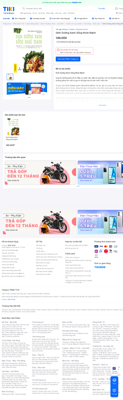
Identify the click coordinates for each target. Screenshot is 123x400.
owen (39, 310)
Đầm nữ (40, 325)
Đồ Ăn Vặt (70, 387)
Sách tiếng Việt (98, 392)
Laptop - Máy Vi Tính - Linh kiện (75, 348)
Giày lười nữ (50, 361)
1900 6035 (11, 299)
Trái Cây (5, 343)
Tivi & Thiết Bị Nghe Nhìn (105, 339)
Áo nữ (34, 325)
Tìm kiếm (101, 8)
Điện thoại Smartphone (10, 363)
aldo (78, 310)
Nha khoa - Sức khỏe (105, 373)
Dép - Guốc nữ (47, 357)
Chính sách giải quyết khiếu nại (46, 260)
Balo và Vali (67, 322)
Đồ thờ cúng (70, 373)
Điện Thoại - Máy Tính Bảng (13, 361)
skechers (72, 310)
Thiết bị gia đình (20, 394)
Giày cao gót (36, 357)
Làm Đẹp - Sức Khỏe (10, 371)
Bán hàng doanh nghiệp (44, 271)
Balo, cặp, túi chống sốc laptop (76, 326)
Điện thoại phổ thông (13, 365)
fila (28, 312)
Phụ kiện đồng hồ (72, 344)
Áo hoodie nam (41, 343)
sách (65, 13)
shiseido (5, 312)
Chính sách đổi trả (8, 265)
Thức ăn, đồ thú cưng (13, 355)
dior (10, 310)
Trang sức (65, 342)
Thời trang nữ (37, 322)
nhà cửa (58, 13)
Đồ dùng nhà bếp (8, 394)
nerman (103, 310)
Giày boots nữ (40, 361)
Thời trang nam (38, 337)
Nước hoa (9, 385)
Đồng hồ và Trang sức (71, 339)
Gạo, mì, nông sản (13, 349)
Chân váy (46, 329)
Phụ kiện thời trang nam (75, 334)
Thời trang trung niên (43, 332)
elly (62, 310)
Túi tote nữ (45, 384)
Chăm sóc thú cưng (69, 382)
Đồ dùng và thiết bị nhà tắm (76, 369)
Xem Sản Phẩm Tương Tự (68, 59)
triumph (84, 310)
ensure (44, 310)
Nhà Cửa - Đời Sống (70, 361)
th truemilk (26, 310)
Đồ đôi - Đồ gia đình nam (47, 345)
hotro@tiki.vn (19, 273)
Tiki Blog (39, 248)
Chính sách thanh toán (73, 265)
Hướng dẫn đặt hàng (9, 256)
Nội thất (72, 367)
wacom (109, 310)
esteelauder (16, 310)
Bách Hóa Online (69, 379)
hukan (19, 312)
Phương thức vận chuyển (10, 259)
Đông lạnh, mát (16, 347)
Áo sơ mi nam (45, 341)
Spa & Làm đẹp (107, 369)
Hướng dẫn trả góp (8, 267)
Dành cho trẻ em (12, 353)
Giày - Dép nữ (38, 355)
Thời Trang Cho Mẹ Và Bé (10, 325)
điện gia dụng (25, 13)
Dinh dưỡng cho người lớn (14, 332)
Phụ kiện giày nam (42, 374)
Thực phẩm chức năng (13, 376)
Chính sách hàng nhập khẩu (11, 270)
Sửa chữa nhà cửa (72, 365)
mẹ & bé (41, 13)
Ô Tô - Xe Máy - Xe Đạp (102, 379)
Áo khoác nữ (48, 327)
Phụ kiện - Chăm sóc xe (101, 382)
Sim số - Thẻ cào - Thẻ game (110, 375)
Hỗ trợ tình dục (19, 385)
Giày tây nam (47, 370)
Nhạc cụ (78, 373)
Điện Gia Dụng (8, 391)
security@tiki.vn (19, 276)
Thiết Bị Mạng (74, 355)
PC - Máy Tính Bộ (72, 356)
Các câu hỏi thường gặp (10, 250)
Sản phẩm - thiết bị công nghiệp (106, 337)
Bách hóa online (103, 334)
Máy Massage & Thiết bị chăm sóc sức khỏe (15, 379)
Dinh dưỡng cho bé (12, 330)
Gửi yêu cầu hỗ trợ (8, 253)
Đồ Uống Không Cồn (75, 389)
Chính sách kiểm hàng (9, 262)
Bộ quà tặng (72, 391)
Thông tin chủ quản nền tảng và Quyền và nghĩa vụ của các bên (78, 281)
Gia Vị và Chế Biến (72, 385)
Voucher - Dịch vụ (100, 364)
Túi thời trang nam (39, 389)
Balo (63, 325)
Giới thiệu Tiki (40, 245)
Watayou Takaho (69, 29)
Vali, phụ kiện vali (83, 327)
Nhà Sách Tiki (98, 390)
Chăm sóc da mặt (8, 374)
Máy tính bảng (11, 367)
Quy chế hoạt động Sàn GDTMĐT (76, 245)
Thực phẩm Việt (19, 345)
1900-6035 (12, 245)
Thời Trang (111, 325)
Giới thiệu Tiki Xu (42, 266)
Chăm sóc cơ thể (12, 378)
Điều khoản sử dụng (43, 263)
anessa (116, 310)
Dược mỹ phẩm (21, 387)
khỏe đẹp (50, 13)
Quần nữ (46, 325)
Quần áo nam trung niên (44, 349)
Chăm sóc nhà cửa (14, 356)
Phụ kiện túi (54, 384)
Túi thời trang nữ (39, 380)
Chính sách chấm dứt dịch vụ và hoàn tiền (78, 277)
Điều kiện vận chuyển (43, 274)
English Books (105, 394)
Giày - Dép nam (38, 367)
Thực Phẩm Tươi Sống (11, 340)
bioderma (56, 310)
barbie (33, 310)
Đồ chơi (23, 325)
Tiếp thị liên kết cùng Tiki (45, 268)
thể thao (71, 13)
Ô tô (104, 383)
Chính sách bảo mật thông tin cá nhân (49, 257)
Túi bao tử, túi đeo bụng (50, 393)
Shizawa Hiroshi (82, 29)
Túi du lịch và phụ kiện (74, 325)
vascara (4, 310)
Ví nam (34, 391)
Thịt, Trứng (12, 343)
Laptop (81, 356)
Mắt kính (81, 333)
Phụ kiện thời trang (70, 331)
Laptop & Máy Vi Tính (108, 336)
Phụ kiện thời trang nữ (69, 333)
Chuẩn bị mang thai (12, 336)
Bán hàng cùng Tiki (72, 248)
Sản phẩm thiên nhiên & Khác (14, 381)
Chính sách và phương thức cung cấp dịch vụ (78, 272)
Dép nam (43, 372)
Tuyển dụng (40, 251)
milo (66, 310)
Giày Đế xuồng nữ (46, 363)
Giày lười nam (36, 370)
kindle (97, 310)
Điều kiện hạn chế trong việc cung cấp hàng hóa (78, 261)
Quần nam (45, 339)
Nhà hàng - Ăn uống (104, 371)
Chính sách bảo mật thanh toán (47, 254)
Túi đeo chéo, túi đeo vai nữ (41, 382)
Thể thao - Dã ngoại (103, 329)
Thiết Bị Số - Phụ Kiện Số (103, 346)
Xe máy (99, 383)
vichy (24, 312)
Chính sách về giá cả (72, 257)
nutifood (91, 310)
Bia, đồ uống (9, 351)
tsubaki (32, 312)
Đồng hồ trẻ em (85, 344)
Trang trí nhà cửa (68, 363)
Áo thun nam (36, 339)
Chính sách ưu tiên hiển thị (74, 268)
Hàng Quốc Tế (99, 322)
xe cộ (34, 13)
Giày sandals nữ (43, 359)
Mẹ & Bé (106, 332)
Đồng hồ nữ (74, 342)
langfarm (12, 312)
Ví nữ (54, 382)
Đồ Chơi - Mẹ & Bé (9, 322)
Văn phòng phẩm (110, 392)
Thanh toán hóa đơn (99, 367)
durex (50, 310)
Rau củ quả (9, 345)
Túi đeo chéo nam (44, 391)
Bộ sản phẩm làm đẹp (14, 386)
